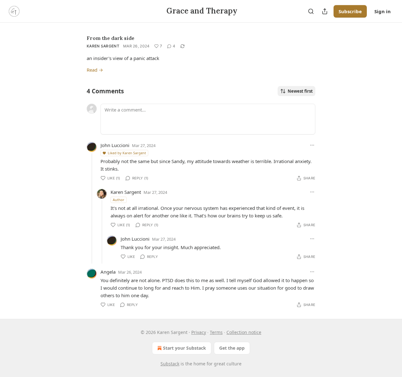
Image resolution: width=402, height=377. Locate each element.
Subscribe (350, 11)
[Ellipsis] (312, 145)
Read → (95, 70)
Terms (216, 332)
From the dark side (110, 38)
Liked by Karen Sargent (127, 152)
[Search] (311, 11)
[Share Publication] (324, 11)
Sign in (382, 11)
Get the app (232, 348)
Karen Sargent (103, 46)
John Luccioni (114, 145)
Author (118, 199)
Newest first (300, 91)
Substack (169, 364)
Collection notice (243, 332)
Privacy (198, 332)
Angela (108, 272)
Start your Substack (184, 348)
